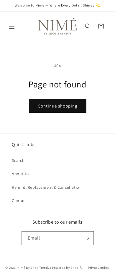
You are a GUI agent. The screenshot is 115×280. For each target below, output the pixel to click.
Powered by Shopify (67, 268)
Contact (19, 200)
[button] (11, 26)
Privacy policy (99, 268)
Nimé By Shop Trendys (34, 268)
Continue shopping (58, 106)
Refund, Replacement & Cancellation (47, 187)
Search (18, 160)
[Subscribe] (86, 238)
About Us (20, 173)
